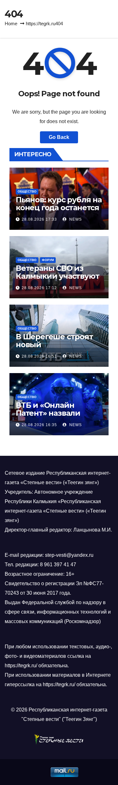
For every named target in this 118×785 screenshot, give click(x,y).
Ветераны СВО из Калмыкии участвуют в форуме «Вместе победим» (57, 280)
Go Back (59, 137)
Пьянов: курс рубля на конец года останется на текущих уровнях (59, 207)
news (75, 219)
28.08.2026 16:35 (39, 425)
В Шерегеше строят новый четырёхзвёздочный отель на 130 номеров (57, 348)
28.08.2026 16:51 (39, 356)
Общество (27, 191)
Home (11, 23)
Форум (48, 260)
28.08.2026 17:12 (39, 288)
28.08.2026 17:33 (39, 219)
